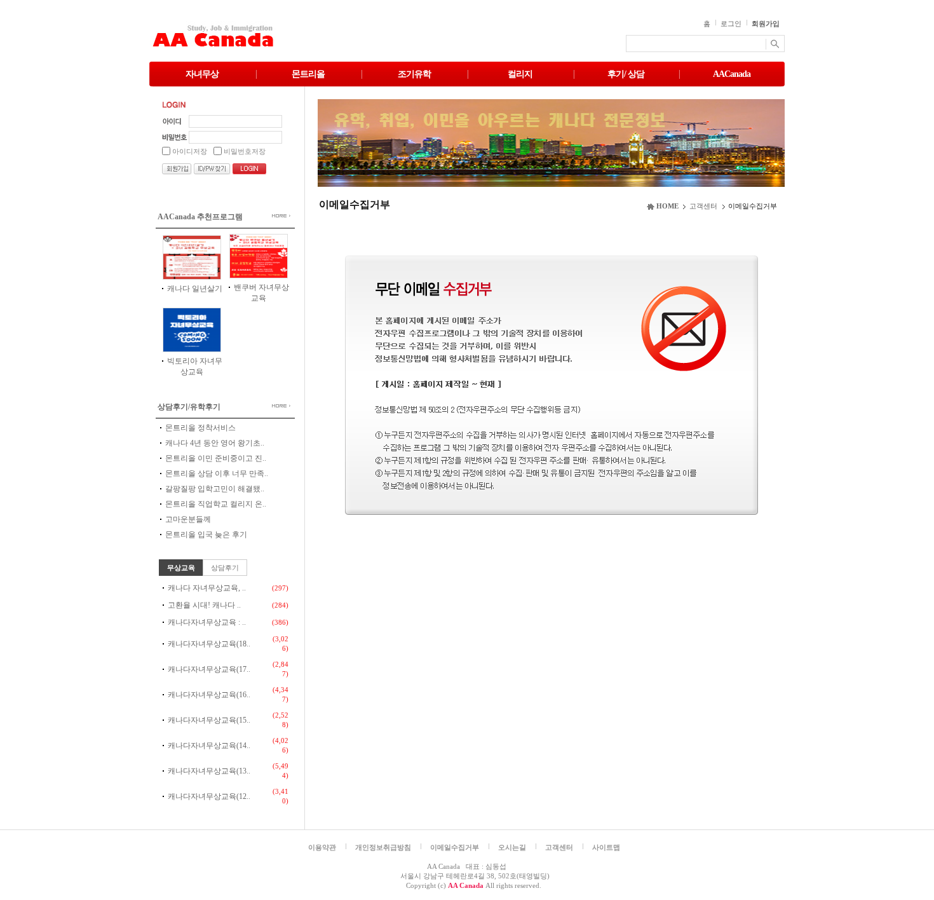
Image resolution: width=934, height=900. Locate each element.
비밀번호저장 (245, 151)
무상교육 (181, 567)
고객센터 (703, 206)
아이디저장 (189, 151)
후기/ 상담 (625, 74)
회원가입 (766, 23)
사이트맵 (606, 847)
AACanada (731, 74)
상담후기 (225, 567)
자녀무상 (202, 74)
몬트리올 (308, 74)
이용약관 (322, 847)
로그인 (731, 23)
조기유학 (414, 74)
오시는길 (512, 847)
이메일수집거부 (454, 847)
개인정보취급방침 (383, 847)
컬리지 (520, 74)
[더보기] (271, 216)
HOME (667, 206)
